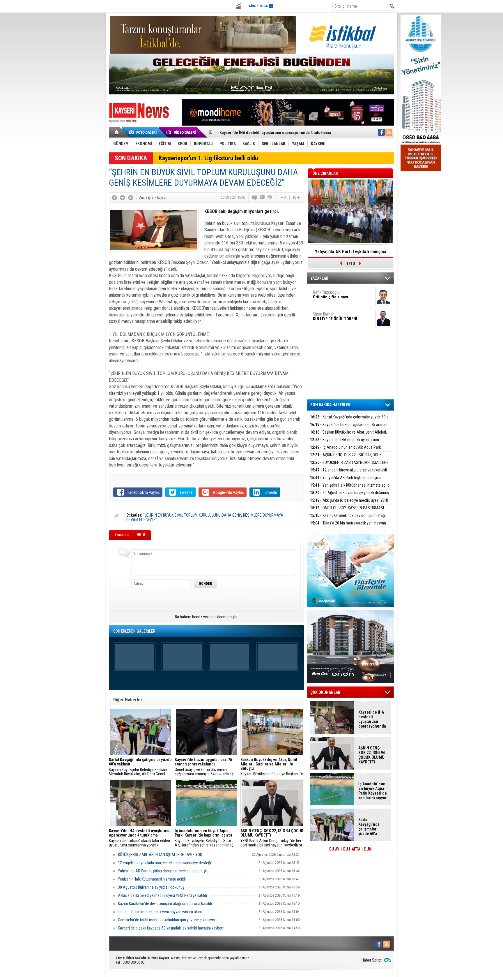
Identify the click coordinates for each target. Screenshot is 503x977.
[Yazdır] (270, 197)
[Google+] (130, 197)
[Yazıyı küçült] (283, 197)
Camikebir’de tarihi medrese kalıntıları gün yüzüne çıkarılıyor (166, 920)
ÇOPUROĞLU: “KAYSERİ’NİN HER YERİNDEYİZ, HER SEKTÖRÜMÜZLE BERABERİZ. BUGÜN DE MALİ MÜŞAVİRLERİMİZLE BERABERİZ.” (350, 253)
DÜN (368, 849)
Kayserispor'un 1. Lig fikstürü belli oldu (208, 158)
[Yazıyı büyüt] (296, 197)
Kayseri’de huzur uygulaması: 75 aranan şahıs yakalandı (348, 428)
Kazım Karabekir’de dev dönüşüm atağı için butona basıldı (165, 903)
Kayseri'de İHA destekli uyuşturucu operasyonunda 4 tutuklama (344, 443)
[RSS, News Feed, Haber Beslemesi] (388, 132)
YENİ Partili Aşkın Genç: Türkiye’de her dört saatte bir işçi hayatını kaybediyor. (271, 838)
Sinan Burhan (335, 316)
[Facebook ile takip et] (381, 132)
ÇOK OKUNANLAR (325, 692)
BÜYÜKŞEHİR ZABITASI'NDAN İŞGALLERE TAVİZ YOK (160, 854)
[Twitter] (122, 197)
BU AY (334, 849)
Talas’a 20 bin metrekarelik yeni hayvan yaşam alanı (160, 911)
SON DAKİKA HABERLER (330, 404)
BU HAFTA (351, 849)
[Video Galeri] (182, 132)
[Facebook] (114, 197)
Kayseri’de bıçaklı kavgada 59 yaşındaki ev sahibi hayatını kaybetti (171, 928)
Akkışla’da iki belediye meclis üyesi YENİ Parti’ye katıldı (162, 895)
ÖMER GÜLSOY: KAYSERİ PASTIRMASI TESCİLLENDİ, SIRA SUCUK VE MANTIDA (347, 511)
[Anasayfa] (117, 132)
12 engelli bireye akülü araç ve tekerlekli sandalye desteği (164, 862)
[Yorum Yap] (255, 197)
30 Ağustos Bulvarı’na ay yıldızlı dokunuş (151, 887)
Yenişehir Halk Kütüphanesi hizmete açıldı (152, 879)
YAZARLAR (319, 278)
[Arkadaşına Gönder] (262, 197)
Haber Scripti (372, 960)
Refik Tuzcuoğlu (330, 294)
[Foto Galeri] (144, 132)
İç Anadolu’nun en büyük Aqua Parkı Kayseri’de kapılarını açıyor (276, 132)
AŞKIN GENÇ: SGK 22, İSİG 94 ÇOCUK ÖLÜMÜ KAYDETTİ (346, 458)
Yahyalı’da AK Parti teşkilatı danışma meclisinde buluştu (163, 871)
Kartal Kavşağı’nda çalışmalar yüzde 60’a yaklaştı (349, 420)
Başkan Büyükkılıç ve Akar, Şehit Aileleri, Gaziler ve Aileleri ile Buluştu (348, 435)
